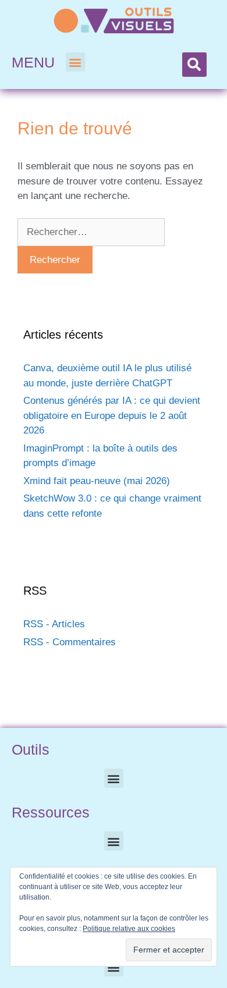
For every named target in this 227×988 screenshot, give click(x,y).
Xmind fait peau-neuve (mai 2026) (96, 480)
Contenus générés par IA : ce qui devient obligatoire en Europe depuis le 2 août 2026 (111, 415)
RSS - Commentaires (69, 642)
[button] (75, 62)
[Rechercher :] (91, 231)
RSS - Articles (54, 624)
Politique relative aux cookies (129, 929)
